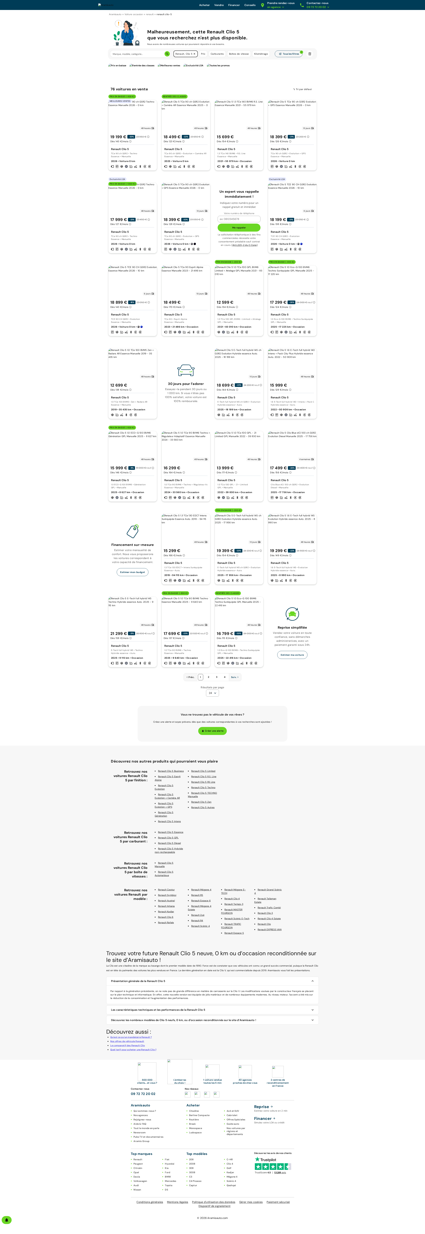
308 (191, 1168)
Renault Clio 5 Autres (202, 807)
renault (150, 14)
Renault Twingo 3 (233, 904)
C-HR (230, 1159)
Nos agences (140, 1115)
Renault (137, 1159)
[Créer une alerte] (7, 1220)
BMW (168, 1176)
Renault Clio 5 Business (171, 771)
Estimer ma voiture (292, 654)
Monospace (195, 1128)
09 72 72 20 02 (143, 1094)
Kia (167, 1168)
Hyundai (169, 1163)
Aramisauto (115, 14)
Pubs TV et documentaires (148, 1136)
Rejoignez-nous (142, 1119)
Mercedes (170, 1181)
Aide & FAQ (139, 1123)
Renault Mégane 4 (201, 889)
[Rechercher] (167, 53)
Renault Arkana (166, 906)
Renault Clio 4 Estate (269, 918)
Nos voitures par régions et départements (236, 1131)
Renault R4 (197, 920)
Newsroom (139, 1132)
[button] (194, 53)
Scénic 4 (231, 1181)
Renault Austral (166, 900)
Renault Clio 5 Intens (169, 821)
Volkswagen (140, 1181)
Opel (136, 1172)
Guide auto (233, 1123)
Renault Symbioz (167, 895)
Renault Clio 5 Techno (203, 787)
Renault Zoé (197, 915)
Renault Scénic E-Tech (236, 918)
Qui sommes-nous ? (144, 1110)
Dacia (136, 1176)
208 (191, 1159)
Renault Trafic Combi (269, 907)
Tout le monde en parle (146, 1128)
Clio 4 (230, 1163)
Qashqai (231, 1185)
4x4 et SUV (233, 1110)
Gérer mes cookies (251, 1202)
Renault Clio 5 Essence (170, 832)
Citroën (137, 1168)
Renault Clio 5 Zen (201, 801)
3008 (192, 1172)
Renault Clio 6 (165, 917)
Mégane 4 (232, 1176)
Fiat (167, 1159)
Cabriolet (232, 1115)
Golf (229, 1168)
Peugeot (138, 1163)
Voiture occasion (134, 14)
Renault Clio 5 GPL (168, 837)
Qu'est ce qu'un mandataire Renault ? (131, 1037)
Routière (194, 1119)
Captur (193, 1185)
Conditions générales (149, 1202)
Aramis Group (141, 1141)
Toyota (168, 1185)
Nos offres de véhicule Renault (127, 1041)
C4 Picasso (195, 1181)
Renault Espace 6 (201, 900)
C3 (190, 1176)
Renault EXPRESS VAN (270, 929)
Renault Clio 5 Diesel (169, 843)
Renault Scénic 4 (200, 926)
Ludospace (195, 1132)
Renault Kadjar (166, 911)
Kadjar (230, 1172)
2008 (192, 1163)
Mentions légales (177, 1202)
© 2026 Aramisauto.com (212, 1218)
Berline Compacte (199, 1115)
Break (192, 1123)
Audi (136, 1185)
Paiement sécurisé (278, 1202)
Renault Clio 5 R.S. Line (203, 776)
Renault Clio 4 (232, 898)
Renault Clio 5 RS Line (203, 781)
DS (166, 1189)
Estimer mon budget (132, 572)
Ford (167, 1172)
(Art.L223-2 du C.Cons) (244, 245)
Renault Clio (264, 924)
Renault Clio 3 (265, 913)
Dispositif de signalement (214, 1206)
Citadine (194, 1110)
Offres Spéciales (236, 1119)
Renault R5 (197, 895)
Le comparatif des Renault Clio (127, 1045)
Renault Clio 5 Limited (203, 771)
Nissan (137, 1189)
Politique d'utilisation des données (213, 1202)
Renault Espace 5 (234, 932)
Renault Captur (166, 889)
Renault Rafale (166, 922)
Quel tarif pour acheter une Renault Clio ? (133, 1049)
